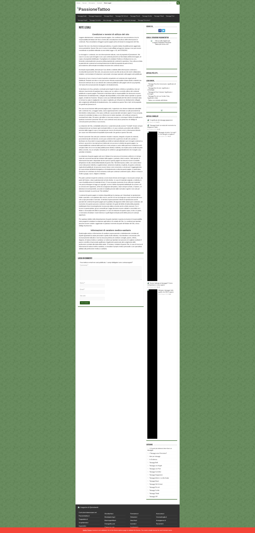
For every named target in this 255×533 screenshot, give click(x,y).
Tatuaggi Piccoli (135, 16)
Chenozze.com (109, 527)
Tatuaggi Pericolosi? (144, 20)
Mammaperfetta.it (110, 520)
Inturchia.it (133, 520)
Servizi (84, 3)
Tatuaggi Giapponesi (95, 16)
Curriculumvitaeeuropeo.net (88, 512)
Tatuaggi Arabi (81, 16)
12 (159, 287)
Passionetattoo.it (84, 516)
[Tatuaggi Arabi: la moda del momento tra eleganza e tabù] (148, 125)
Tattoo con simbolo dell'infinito (157, 100)
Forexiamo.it (134, 513)
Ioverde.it (133, 524)
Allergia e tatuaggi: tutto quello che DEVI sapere (166, 291)
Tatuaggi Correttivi (95, 20)
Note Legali (107, 3)
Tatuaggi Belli (118, 20)
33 (159, 129)
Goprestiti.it (82, 526)
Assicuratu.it (160, 513)
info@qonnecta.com (129, 59)
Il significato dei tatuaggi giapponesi (161, 120)
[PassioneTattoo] (93, 9)
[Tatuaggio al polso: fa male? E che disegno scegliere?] (152, 206)
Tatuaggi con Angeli (155, 465)
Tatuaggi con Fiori (155, 469)
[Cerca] (178, 2)
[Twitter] (163, 30)
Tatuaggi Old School (121, 16)
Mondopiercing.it (109, 517)
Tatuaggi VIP (153, 496)
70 (158, 122)
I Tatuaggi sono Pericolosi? (158, 453)
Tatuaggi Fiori (170, 16)
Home (78, 3)
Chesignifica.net (109, 524)
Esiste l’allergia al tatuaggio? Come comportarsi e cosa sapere (160, 284)
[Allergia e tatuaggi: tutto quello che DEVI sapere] (152, 364)
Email (82, 289)
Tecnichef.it (159, 524)
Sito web (82, 296)
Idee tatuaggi (107, 20)
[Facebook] (160, 30)
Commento (84, 265)
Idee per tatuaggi (154, 456)
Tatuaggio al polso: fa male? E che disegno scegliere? (167, 133)
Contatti (99, 3)
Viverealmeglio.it (161, 517)
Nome (82, 283)
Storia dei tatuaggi (130, 20)
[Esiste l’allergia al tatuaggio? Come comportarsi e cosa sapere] (148, 283)
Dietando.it (133, 517)
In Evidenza (153, 459)
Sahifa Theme (87, 530)
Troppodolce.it (83, 519)
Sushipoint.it (134, 527)
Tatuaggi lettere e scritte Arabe (159, 478)
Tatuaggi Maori (108, 16)
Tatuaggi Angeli (82, 20)
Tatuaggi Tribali (159, 16)
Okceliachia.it (108, 513)
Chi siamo (92, 3)
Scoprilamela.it (83, 522)
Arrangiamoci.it (161, 520)
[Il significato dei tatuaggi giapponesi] (148, 120)
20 (170, 136)
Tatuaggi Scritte (147, 16)
